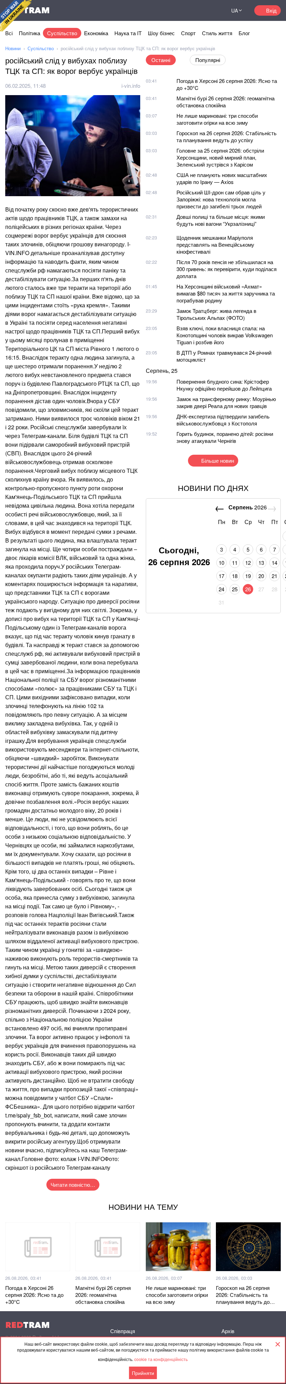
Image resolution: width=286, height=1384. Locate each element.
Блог (244, 33)
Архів (227, 1331)
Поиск (210, 10)
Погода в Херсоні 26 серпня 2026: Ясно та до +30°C (226, 84)
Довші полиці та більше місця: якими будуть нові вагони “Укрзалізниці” (220, 220)
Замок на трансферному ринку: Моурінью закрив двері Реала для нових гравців (226, 402)
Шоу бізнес (161, 33)
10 (221, 562)
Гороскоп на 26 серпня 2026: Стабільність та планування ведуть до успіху (226, 136)
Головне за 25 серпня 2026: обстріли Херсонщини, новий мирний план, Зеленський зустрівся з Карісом (220, 157)
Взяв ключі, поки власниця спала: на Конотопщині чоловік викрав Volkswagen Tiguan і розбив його (224, 335)
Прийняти (143, 1372)
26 (248, 589)
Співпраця (122, 1331)
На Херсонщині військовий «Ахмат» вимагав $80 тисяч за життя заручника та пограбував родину (225, 293)
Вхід (271, 10)
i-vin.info (130, 85)
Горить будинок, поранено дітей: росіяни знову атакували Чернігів (224, 437)
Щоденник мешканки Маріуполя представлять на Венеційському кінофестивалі (215, 244)
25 (235, 589)
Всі (9, 33)
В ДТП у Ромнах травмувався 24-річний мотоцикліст (223, 356)
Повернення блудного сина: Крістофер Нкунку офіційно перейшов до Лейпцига (224, 385)
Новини (13, 48)
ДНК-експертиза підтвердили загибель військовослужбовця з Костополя (223, 420)
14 (274, 562)
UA (234, 10)
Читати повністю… (73, 1184)
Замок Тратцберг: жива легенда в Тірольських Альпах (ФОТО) (216, 314)
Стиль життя (217, 33)
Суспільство (62, 33)
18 (235, 575)
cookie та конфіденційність (161, 1359)
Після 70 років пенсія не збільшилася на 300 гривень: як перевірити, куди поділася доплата (226, 268)
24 (221, 589)
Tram (27, 1325)
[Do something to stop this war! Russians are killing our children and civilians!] (15, 15)
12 (248, 562)
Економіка (96, 33)
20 (261, 575)
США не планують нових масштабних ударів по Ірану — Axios (221, 178)
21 (274, 575)
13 (261, 562)
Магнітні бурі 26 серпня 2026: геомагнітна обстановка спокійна (225, 101)
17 (221, 575)
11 (235, 562)
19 (248, 575)
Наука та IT (128, 33)
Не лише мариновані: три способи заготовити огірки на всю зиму (217, 119)
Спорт (188, 33)
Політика (29, 33)
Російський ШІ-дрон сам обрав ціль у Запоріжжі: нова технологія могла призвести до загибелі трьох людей (220, 199)
